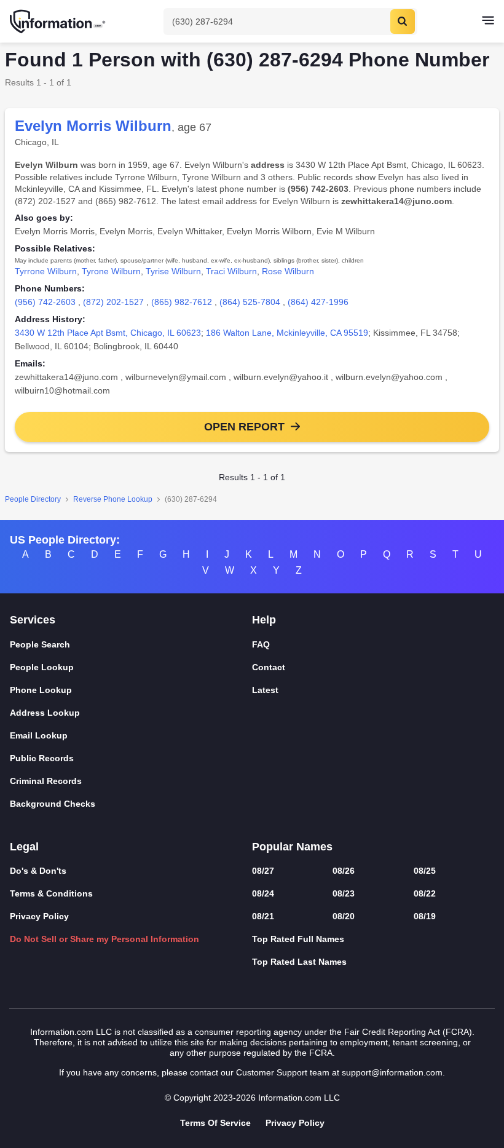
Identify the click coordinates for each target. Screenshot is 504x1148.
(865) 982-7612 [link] (181, 302)
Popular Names (292, 847)
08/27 (263, 871)
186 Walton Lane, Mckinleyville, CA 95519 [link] (287, 333)
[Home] (58, 21)
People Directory (33, 499)
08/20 (344, 916)
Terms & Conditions (51, 893)
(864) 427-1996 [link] (318, 302)
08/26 (344, 871)
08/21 (263, 916)
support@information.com (392, 1072)
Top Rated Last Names (299, 962)
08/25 (425, 871)
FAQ (261, 644)
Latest (265, 690)
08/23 (344, 893)
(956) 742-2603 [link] (45, 302)
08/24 (263, 893)
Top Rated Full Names (298, 939)
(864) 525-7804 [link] (249, 302)
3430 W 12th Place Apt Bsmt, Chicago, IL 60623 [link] (108, 333)
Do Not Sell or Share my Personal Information (104, 939)
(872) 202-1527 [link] (113, 302)
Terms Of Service (215, 1123)
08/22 (425, 893)
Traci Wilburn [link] (231, 271)
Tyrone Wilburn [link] (111, 271)
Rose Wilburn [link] (288, 271)
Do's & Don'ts (38, 871)
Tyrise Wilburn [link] (173, 271)
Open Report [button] (244, 427)
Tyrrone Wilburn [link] (46, 271)
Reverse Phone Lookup (112, 499)
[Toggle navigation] (488, 21)
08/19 (425, 916)
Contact (268, 667)
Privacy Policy (39, 916)
